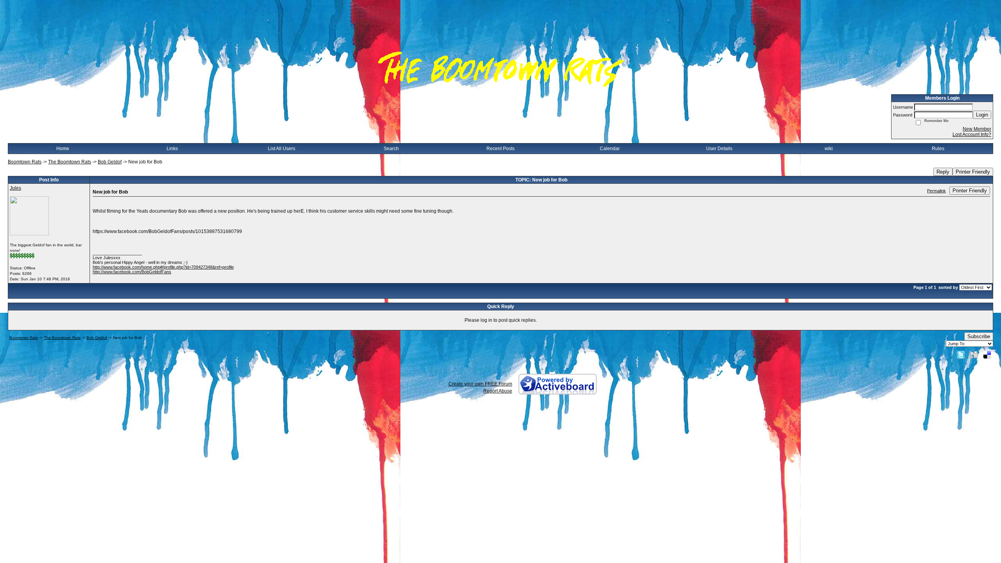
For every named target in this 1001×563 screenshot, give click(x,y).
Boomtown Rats (24, 162)
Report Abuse (497, 391)
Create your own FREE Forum (480, 384)
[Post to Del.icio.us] (987, 354)
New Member (977, 129)
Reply (942, 172)
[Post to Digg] (974, 354)
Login (982, 115)
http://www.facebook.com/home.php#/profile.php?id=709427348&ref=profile (163, 267)
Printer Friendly (973, 172)
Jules (15, 188)
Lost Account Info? (972, 134)
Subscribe (978, 336)
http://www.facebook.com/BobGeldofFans (132, 271)
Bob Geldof (110, 162)
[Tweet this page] (960, 354)
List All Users (281, 148)
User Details (719, 148)
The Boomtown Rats (69, 162)
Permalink (936, 190)
